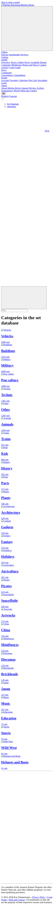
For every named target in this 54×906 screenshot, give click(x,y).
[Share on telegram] (22, 285)
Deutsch (5, 96)
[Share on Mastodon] (22, 153)
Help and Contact (29, 90)
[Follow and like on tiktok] (22, 815)
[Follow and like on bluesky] (22, 859)
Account (5, 80)
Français (13, 96)
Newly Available (31, 62)
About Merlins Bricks (11, 88)
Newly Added (17, 62)
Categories (6, 65)
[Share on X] (22, 197)
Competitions (19, 75)
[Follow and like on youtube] (22, 793)
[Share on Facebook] (22, 241)
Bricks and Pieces (30, 65)
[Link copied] (24, 297)
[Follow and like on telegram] (22, 881)
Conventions (7, 75)
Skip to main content (10, 2)
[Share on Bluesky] (22, 219)
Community (6, 72)
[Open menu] (27, 28)
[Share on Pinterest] (22, 263)
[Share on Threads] (22, 175)
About (4, 85)
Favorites (14, 80)
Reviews (24, 54)
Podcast (4, 54)
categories (11, 106)
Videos (4, 52)
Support (25, 88)
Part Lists (32, 80)
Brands (43, 62)
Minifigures (16, 65)
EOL (47, 131)
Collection (23, 80)
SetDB (4, 60)
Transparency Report (10, 90)
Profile (4, 78)
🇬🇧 (3, 93)
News (3, 70)
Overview (5, 62)
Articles (4, 57)
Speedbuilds (14, 54)
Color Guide (14, 67)
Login (4, 83)
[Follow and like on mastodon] (22, 837)
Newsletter (42, 80)
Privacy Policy (39, 897)
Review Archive (36, 88)
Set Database (13, 104)
